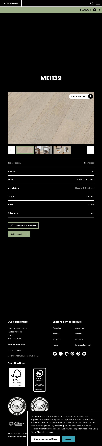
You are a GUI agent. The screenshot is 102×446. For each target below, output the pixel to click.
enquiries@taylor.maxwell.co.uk (25, 356)
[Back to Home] (10, 3)
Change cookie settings (45, 439)
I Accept (68, 439)
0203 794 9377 (17, 350)
